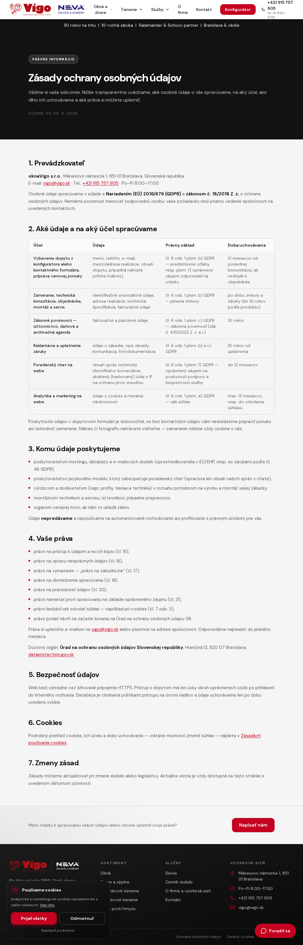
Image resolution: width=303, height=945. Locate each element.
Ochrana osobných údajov (198, 936)
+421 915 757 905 (100, 183)
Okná (106, 873)
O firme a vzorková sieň (188, 890)
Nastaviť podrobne (58, 930)
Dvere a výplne (115, 882)
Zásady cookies (240, 936)
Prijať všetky (34, 918)
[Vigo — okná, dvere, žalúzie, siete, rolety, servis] (30, 9)
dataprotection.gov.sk (51, 655)
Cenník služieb (179, 882)
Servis (171, 873)
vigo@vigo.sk (56, 183)
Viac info (47, 905)
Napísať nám (253, 825)
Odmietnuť (82, 918)
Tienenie (129, 9)
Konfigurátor (238, 9)
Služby (157, 9)
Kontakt (204, 9)
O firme (183, 9)
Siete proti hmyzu (118, 908)
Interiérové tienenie (119, 899)
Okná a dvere (100, 9)
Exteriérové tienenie (120, 890)
